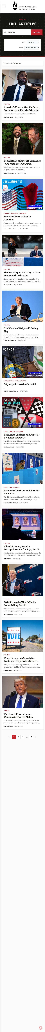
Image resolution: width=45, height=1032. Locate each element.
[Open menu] (4, 6)
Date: (24, 42)
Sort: (21, 47)
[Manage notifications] (40, 1028)
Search (36, 32)
